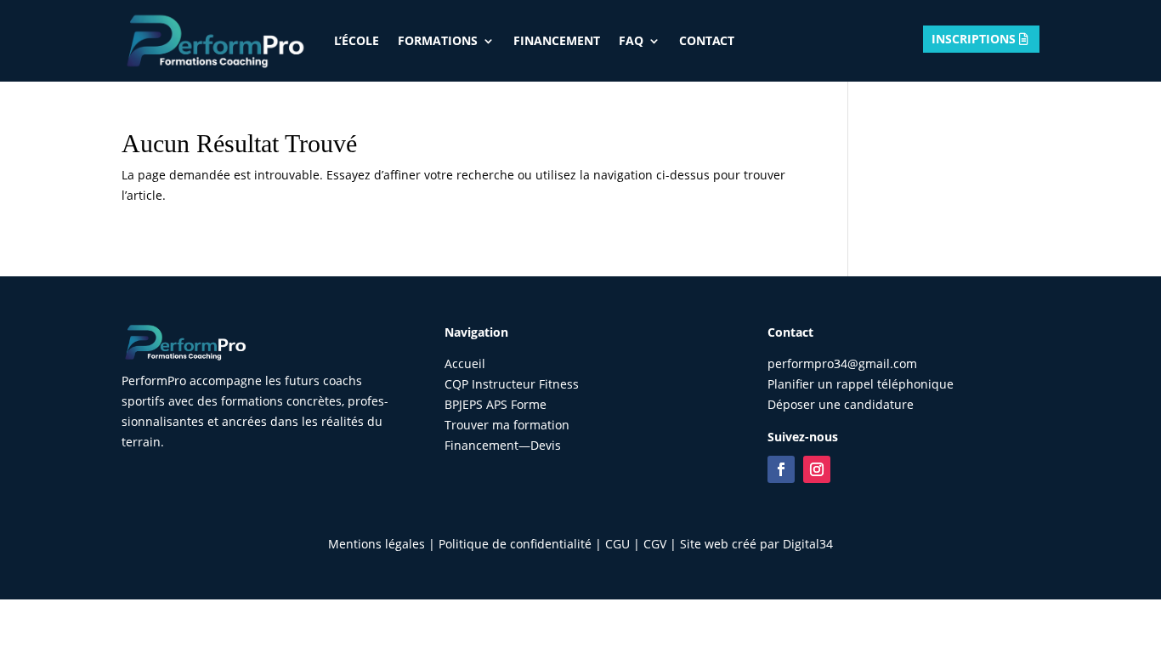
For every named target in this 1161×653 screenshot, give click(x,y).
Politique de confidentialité (515, 544)
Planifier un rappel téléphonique (860, 384)
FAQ (631, 40)
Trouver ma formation (507, 425)
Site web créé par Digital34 (756, 544)
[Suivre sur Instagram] (816, 469)
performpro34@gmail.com (842, 363)
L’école (356, 40)
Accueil (465, 363)
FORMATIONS (438, 40)
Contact (706, 40)
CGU (617, 544)
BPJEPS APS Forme (496, 404)
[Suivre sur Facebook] (781, 469)
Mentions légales (376, 544)
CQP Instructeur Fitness (512, 384)
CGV (654, 544)
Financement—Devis (503, 445)
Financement (556, 40)
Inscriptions (974, 39)
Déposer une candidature (840, 404)
